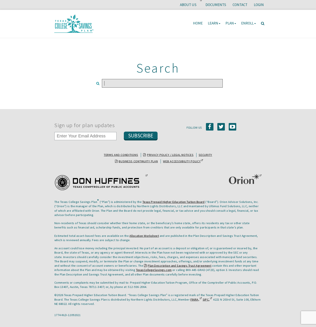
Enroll (247, 23)
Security (205, 155)
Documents (216, 4)
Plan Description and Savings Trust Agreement (179, 266)
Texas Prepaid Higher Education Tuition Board (174, 202)
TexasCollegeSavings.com (154, 270)
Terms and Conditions (121, 155)
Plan (229, 23)
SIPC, (206, 299)
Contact (240, 4)
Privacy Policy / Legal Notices (170, 155)
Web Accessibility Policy (182, 161)
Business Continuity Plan (138, 161)
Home (198, 23)
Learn (213, 23)
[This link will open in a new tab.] (99, 182)
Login (259, 4)
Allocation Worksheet (144, 236)
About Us (190, 6)
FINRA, (194, 299)
